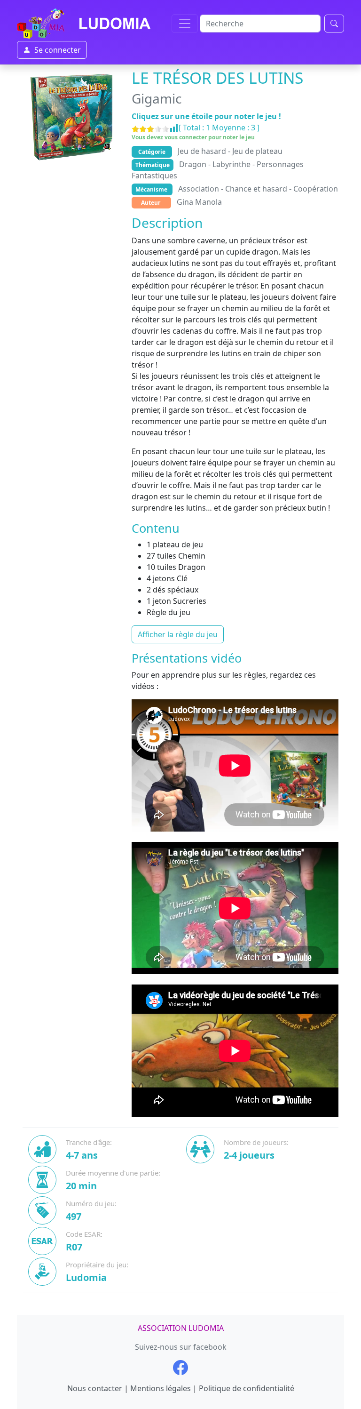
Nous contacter (94, 1388)
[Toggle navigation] (185, 23)
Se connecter (57, 50)
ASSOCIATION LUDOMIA (181, 1328)
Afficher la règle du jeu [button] (178, 634)
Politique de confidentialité (246, 1388)
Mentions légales (160, 1388)
